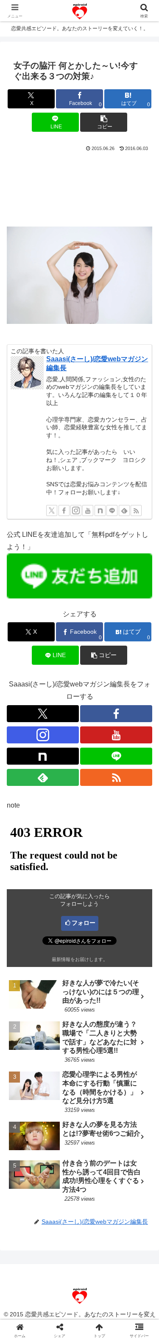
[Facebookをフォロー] (64, 510)
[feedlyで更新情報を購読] (124, 510)
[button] (103, 122)
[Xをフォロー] (51, 510)
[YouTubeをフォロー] (87, 510)
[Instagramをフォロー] (75, 510)
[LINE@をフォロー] (111, 510)
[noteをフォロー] (100, 510)
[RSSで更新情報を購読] (136, 510)
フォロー (83, 922)
